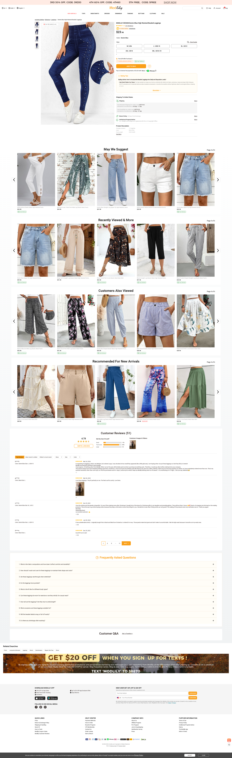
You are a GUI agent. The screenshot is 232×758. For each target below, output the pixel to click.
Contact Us (88, 729)
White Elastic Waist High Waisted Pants (68, 348)
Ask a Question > (127, 633)
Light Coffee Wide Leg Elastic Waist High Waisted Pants (32, 419)
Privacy (174, 702)
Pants (5, 650)
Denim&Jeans (38, 650)
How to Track (38, 729)
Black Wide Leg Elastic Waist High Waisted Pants (30, 278)
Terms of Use (182, 720)
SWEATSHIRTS (95, 13)
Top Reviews (19, 457)
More (195, 101)
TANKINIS (130, 13)
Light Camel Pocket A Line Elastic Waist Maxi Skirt (31, 348)
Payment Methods (90, 720)
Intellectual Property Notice (186, 725)
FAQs (36, 720)
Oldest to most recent (46, 457)
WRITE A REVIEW (83, 446)
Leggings (53, 19)
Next (125, 543)
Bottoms (47, 19)
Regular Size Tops (49, 650)
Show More (156, 90)
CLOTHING (153, 13)
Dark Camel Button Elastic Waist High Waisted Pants (71, 419)
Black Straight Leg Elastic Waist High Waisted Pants (111, 207)
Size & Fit (37, 727)
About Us (134, 720)
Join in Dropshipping (137, 727)
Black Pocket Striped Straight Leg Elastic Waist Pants (72, 207)
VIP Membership (89, 727)
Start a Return (89, 733)
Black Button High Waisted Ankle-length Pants (30, 207)
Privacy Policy (183, 722)
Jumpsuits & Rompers (14, 650)
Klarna (181, 727)
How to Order (89, 722)
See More (118, 134)
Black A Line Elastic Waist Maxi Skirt (147, 207)
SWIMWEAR (118, 13)
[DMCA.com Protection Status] (143, 739)
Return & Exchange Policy (42, 722)
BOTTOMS (141, 13)
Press (133, 731)
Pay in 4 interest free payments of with (131, 70)
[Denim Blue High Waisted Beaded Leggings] (77, 73)
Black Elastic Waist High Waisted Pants (148, 278)
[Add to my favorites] (149, 66)
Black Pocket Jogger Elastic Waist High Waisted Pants (152, 419)
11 (119, 543)
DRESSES (107, 13)
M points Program (90, 725)
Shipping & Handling (40, 725)
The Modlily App (183, 729)
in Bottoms (132, 28)
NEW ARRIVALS (72, 13)
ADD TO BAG (131, 66)
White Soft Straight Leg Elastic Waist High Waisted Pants (73, 278)
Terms (169, 702)
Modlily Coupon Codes (41, 731)
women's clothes (39, 19)
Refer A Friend (183, 731)
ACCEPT (190, 755)
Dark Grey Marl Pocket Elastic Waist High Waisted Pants (112, 419)
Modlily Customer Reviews (42, 733)
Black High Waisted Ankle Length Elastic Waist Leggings (112, 278)
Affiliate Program (136, 722)
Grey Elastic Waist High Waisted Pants (107, 348)
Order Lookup (89, 731)
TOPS (83, 13)
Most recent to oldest (31, 457)
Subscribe (192, 693)
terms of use (113, 746)
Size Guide (193, 42)
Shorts (31, 650)
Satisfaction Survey (136, 729)
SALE (162, 13)
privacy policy (122, 746)
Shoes (57, 650)
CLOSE (203, 755)
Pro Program (135, 725)
